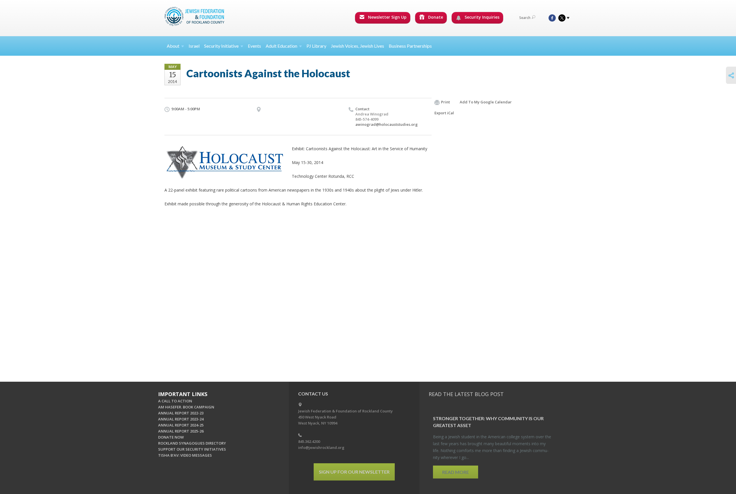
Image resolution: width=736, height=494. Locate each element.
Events (254, 46)
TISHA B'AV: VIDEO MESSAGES (185, 455)
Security (221, 46)
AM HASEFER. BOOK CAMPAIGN (186, 407)
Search (524, 17)
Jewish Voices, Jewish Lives (357, 46)
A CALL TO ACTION (175, 401)
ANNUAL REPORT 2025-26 (181, 431)
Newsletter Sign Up (387, 17)
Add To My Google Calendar (486, 102)
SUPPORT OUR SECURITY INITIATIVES (192, 449)
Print (445, 102)
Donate (435, 17)
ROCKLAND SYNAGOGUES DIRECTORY (192, 443)
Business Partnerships (410, 46)
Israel (194, 46)
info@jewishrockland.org (321, 447)
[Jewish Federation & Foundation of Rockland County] (194, 16)
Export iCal (444, 112)
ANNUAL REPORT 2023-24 (181, 419)
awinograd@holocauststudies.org (386, 124)
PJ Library (316, 46)
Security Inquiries (481, 17)
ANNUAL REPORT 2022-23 (181, 413)
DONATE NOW (171, 437)
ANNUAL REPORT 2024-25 (181, 425)
